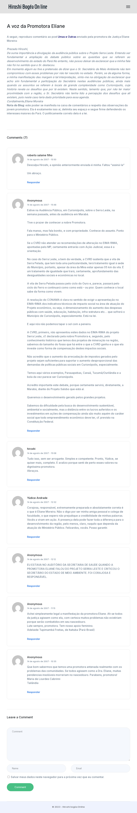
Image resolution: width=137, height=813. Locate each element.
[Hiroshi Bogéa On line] (28, 6)
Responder (33, 182)
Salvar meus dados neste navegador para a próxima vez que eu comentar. (57, 777)
